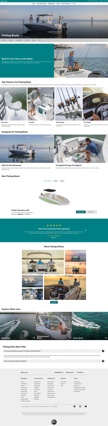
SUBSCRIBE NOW (58, 372)
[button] (52, 237)
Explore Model (80, 212)
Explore (58, 3)
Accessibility (55, 406)
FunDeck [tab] (55, 181)
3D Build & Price (91, 212)
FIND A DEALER (69, 372)
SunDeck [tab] (62, 181)
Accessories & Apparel (41, 3)
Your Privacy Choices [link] (42, 406)
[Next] (107, 107)
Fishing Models (19, 40)
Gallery (33, 40)
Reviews (27, 40)
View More (54, 302)
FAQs (40, 40)
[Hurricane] (4, 1)
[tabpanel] (54, 199)
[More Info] (30, 214)
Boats (34, 3)
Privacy (36, 406)
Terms (50, 406)
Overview (4, 40)
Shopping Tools (51, 3)
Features (11, 40)
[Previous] (1, 107)
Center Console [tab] (47, 181)
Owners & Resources (66, 3)
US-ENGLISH (80, 372)
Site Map (32, 406)
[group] (13, 107)
